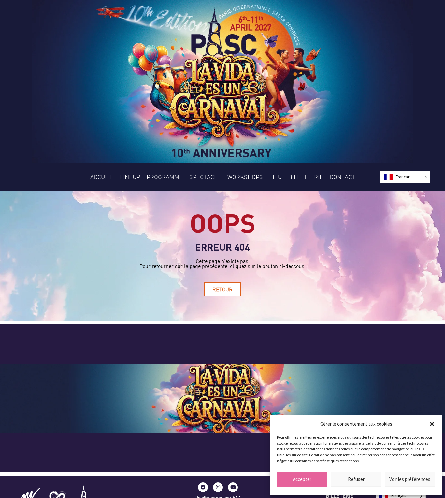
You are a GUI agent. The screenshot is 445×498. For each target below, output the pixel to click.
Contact (342, 176)
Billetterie (305, 176)
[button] (432, 424)
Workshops (245, 176)
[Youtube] (233, 487)
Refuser (356, 479)
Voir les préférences (409, 479)
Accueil (101, 176)
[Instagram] (218, 487)
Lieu (275, 176)
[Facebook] (203, 487)
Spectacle (205, 176)
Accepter (302, 479)
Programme (165, 176)
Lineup (130, 176)
